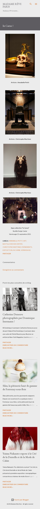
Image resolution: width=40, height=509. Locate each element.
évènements (27, 247)
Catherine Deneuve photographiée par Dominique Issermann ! (19, 318)
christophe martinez (12, 247)
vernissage (26, 250)
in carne (16, 250)
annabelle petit (16, 241)
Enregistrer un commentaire (13, 270)
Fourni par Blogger (21, 500)
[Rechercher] (30, 4)
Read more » (8, 348)
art (24, 241)
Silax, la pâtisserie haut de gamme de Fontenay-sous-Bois (20, 387)
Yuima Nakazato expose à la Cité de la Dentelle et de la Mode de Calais (19, 457)
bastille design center (12, 244)
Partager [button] (7, 253)
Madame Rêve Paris (12, 5)
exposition (7, 250)
